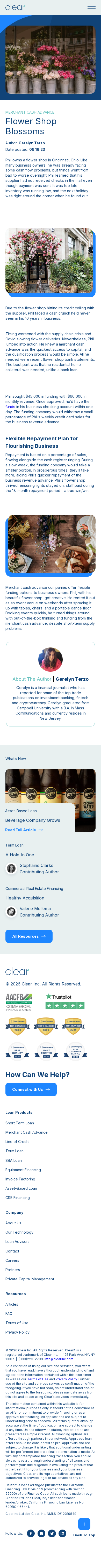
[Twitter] (52, 1533)
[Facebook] (31, 1533)
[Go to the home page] (15, 7)
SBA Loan (13, 1160)
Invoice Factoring (20, 1179)
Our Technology (19, 1232)
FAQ (8, 1313)
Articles (11, 1304)
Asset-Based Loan (21, 1188)
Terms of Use (16, 1323)
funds (10, 406)
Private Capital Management (29, 1279)
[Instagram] (41, 1533)
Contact (12, 1251)
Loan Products (19, 1112)
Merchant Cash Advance (26, 1132)
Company (14, 1212)
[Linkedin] (62, 1533)
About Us (13, 1223)
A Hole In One (19, 854)
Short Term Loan (19, 1123)
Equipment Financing (23, 1170)
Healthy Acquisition (24, 897)
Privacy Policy (17, 1332)
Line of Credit (17, 1141)
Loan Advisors (17, 1241)
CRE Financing (17, 1197)
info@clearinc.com (59, 1359)
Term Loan (14, 1151)
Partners (12, 1269)
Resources (15, 1293)
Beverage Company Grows (32, 820)
